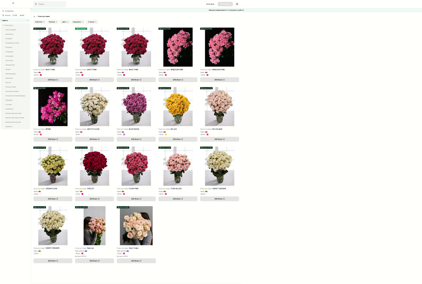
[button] (15, 20)
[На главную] (34, 16)
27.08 (15, 15)
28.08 (22, 15)
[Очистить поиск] (63, 4)
